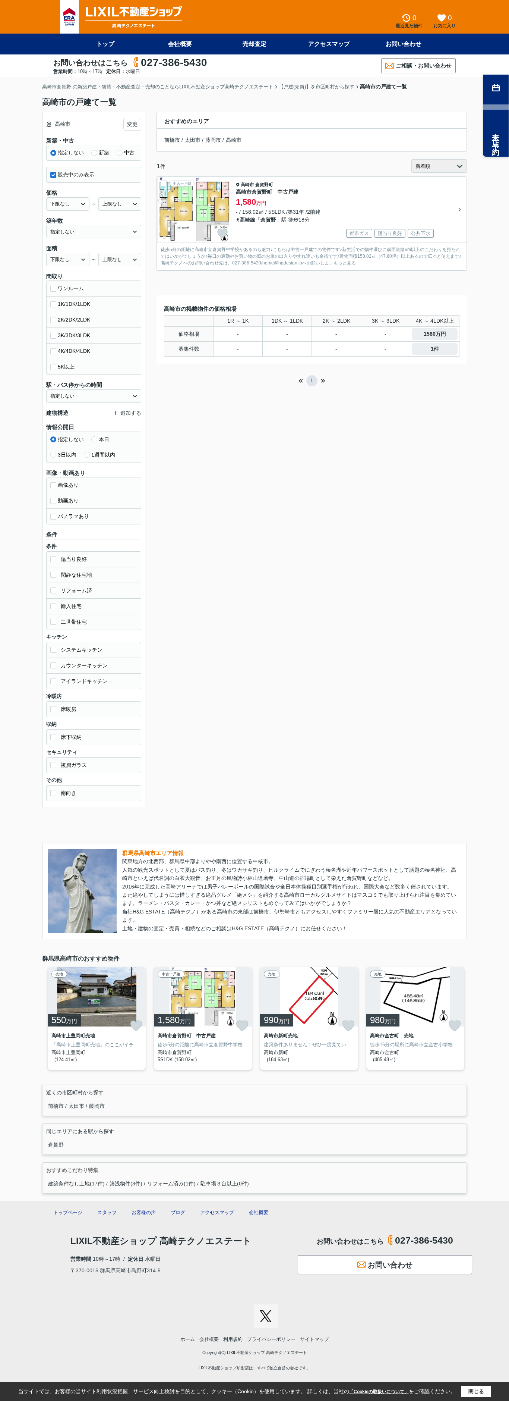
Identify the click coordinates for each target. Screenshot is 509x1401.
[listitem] (95, 1018)
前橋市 (172, 140)
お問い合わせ (403, 44)
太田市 (192, 140)
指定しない (71, 153)
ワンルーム (71, 288)
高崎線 (247, 220)
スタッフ (107, 1212)
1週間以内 (103, 455)
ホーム (187, 1339)
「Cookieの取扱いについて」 (379, 1391)
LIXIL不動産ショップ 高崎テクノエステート (161, 1241)
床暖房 (68, 709)
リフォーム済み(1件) (171, 1184)
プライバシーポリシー (271, 1339)
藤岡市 (213, 140)
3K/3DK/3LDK (74, 335)
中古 (129, 153)
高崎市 (233, 140)
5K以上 (66, 367)
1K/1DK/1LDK (74, 304)
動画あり (68, 501)
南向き (68, 793)
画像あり (68, 485)
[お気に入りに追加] (222, 233)
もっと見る (344, 263)
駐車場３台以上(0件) (224, 1184)
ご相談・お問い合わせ (424, 65)
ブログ (178, 1212)
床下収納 (71, 737)
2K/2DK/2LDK (74, 320)
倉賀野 (268, 220)
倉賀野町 (264, 184)
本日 (104, 439)
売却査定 (254, 44)
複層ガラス (74, 765)
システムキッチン (81, 650)
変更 (132, 124)
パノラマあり (73, 516)
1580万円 (435, 334)
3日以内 (67, 455)
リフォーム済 (76, 590)
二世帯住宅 (74, 622)
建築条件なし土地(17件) (76, 1184)
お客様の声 (144, 1212)
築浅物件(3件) (126, 1184)
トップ (105, 44)
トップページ (67, 1212)
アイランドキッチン (84, 681)
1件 (435, 349)
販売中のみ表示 (76, 175)
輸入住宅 (71, 606)
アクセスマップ (329, 44)
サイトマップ (314, 1339)
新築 (104, 153)
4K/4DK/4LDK (74, 351)
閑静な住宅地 (76, 575)
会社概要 (180, 44)
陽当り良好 (74, 559)
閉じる (476, 1391)
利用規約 (233, 1339)
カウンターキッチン (84, 665)
